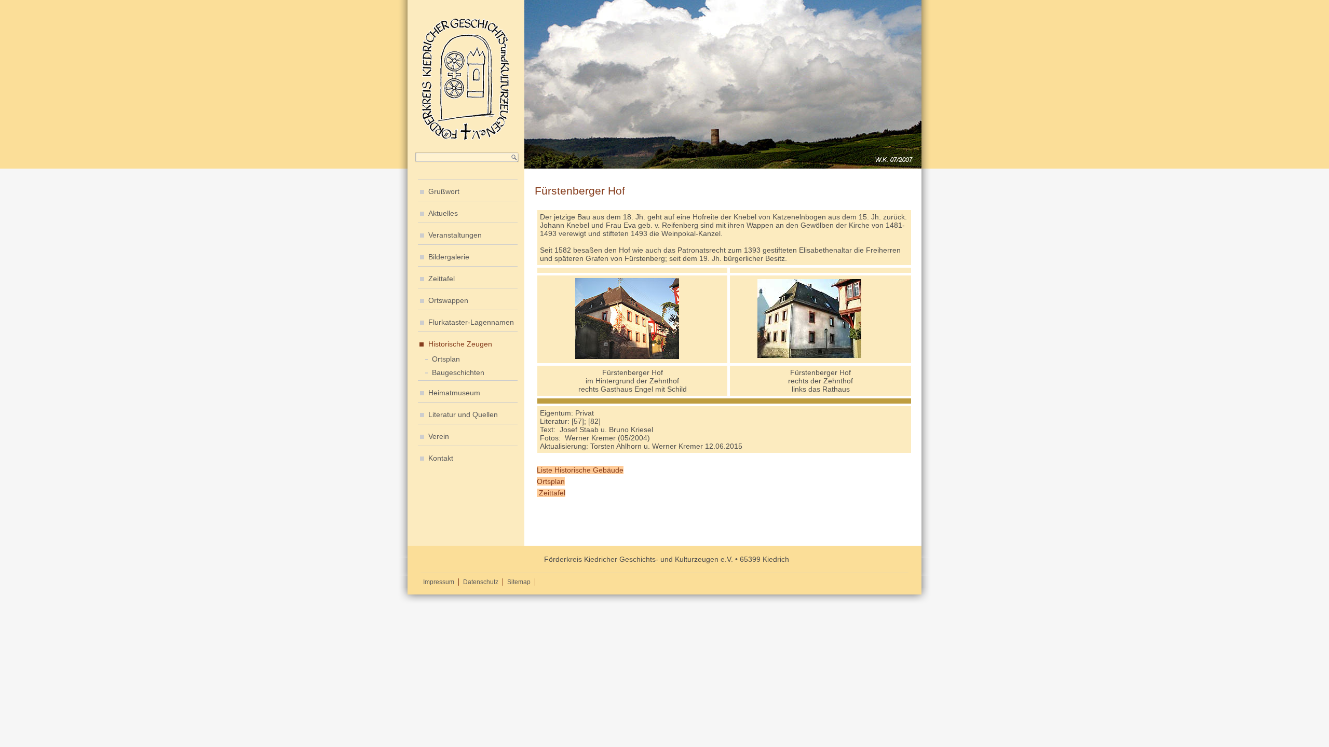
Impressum (438, 582)
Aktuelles (443, 213)
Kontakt (440, 458)
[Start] (466, 138)
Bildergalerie (448, 257)
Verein (438, 436)
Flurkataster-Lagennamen (471, 322)
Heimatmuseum (454, 393)
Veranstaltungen (455, 235)
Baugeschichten (458, 372)
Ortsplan (446, 359)
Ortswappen (448, 300)
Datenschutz (480, 582)
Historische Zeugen (460, 344)
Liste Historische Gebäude (580, 470)
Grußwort (443, 191)
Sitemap (519, 582)
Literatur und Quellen (463, 414)
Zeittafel (441, 278)
